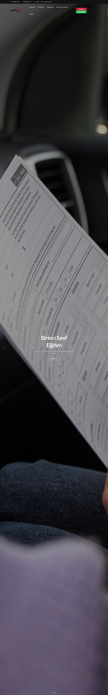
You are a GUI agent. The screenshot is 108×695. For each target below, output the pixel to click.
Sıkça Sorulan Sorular (62, 7)
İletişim (31, 14)
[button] (4, 347)
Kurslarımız (41, 7)
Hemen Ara (81, 9)
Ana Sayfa (32, 7)
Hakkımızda (50, 7)
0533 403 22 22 (27, 1)
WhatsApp (81, 12)
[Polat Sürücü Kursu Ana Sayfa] (17, 10)
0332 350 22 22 (16, 1)
